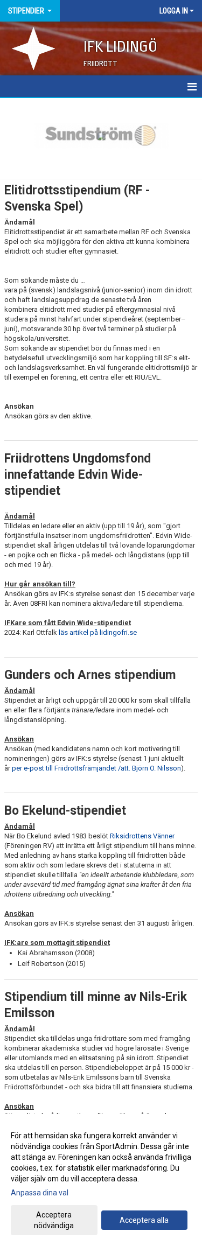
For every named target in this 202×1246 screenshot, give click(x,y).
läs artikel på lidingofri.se (98, 632)
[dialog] (101, 1180)
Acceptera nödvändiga (54, 1220)
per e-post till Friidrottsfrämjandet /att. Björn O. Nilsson (96, 768)
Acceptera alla (144, 1220)
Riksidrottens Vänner (142, 836)
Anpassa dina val (39, 1192)
